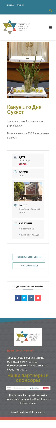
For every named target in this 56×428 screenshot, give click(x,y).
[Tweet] (24, 298)
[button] (50, 10)
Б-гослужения (27, 229)
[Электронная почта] (38, 298)
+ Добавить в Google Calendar (28, 257)
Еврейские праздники (31, 235)
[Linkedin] (31, 298)
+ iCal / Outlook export (29, 266)
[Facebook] (18, 298)
